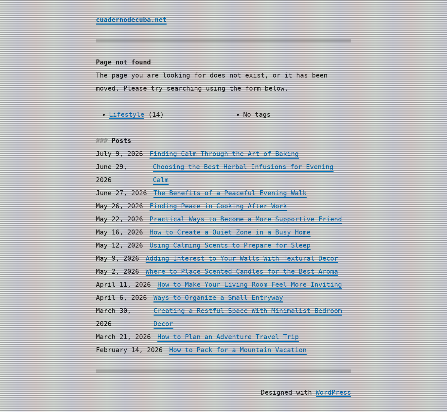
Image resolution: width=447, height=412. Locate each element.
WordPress (333, 392)
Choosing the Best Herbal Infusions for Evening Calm (243, 173)
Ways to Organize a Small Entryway (218, 297)
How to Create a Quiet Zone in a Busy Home (230, 232)
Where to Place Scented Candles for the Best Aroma (242, 271)
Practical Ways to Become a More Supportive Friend (246, 219)
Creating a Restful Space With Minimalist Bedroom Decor (247, 317)
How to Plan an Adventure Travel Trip (228, 337)
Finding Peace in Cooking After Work (218, 206)
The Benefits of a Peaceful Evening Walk (230, 193)
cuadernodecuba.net (131, 20)
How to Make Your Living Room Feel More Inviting (249, 284)
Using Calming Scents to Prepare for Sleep (230, 245)
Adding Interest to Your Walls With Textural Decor (242, 258)
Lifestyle (126, 114)
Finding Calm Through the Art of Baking (224, 154)
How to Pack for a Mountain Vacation (238, 350)
